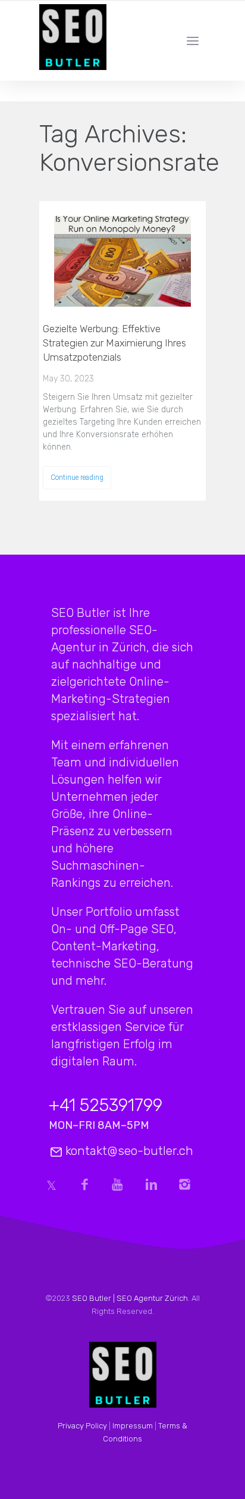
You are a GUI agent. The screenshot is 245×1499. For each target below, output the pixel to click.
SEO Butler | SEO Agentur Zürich (130, 1298)
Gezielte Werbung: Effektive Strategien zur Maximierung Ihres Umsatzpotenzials (114, 343)
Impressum (132, 1425)
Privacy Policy (82, 1425)
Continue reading (77, 477)
